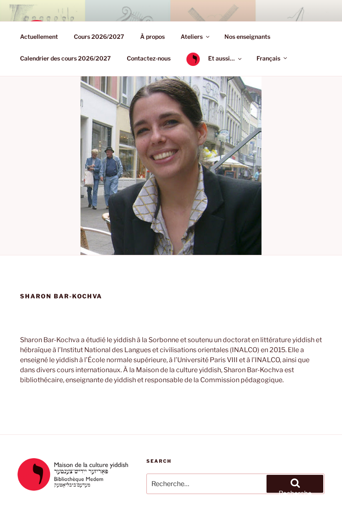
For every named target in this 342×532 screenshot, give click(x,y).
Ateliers (192, 36)
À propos (152, 36)
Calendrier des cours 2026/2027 (65, 58)
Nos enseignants (247, 36)
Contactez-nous (149, 58)
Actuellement (39, 36)
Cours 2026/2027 (99, 36)
